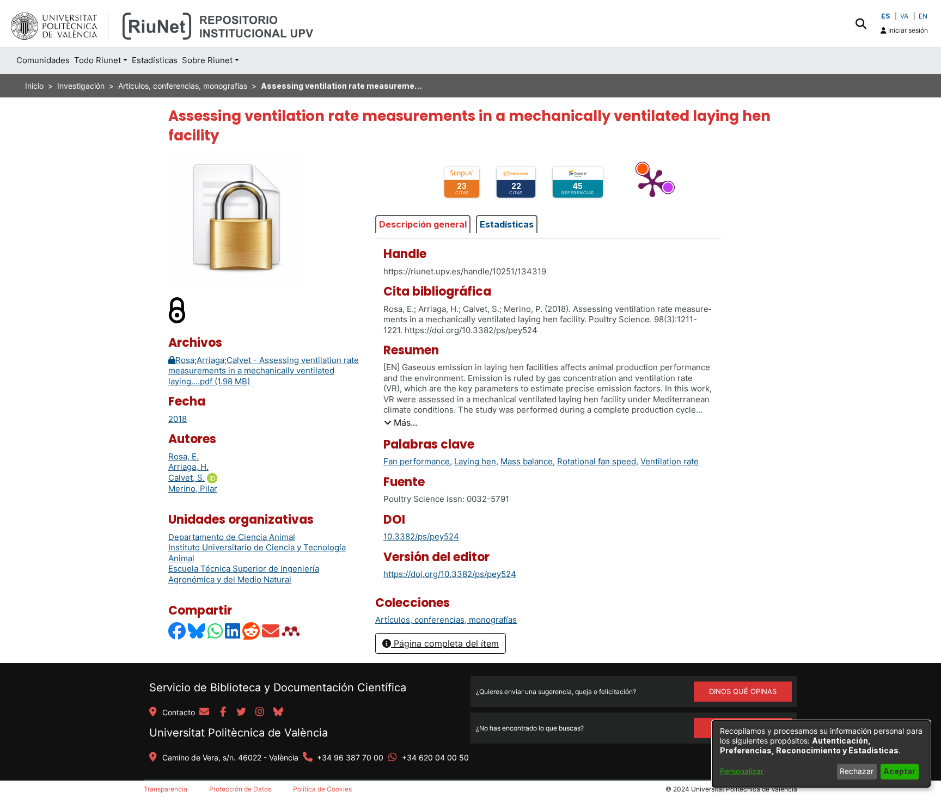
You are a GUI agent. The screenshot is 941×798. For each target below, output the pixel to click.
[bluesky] (278, 712)
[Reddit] (251, 630)
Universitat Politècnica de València (238, 732)
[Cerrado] (177, 310)
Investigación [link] (81, 85)
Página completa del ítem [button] (445, 643)
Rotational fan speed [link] (596, 461)
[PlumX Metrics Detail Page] (652, 182)
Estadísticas (507, 224)
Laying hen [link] (475, 461)
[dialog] (821, 754)
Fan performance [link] (416, 461)
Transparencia (165, 789)
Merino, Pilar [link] (192, 488)
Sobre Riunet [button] (207, 60)
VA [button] (904, 16)
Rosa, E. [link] (183, 456)
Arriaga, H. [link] (188, 467)
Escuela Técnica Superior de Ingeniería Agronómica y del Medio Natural (243, 574)
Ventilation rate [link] (669, 461)
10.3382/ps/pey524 (421, 536)
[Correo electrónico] (271, 630)
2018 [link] (177, 419)
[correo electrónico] (204, 712)
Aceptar (899, 771)
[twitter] (241, 712)
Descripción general (423, 224)
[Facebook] (177, 630)
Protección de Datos (240, 789)
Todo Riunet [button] (97, 60)
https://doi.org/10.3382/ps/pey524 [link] (449, 574)
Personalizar (741, 771)
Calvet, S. (186, 477)
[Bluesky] (197, 630)
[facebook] (222, 712)
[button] (860, 23)
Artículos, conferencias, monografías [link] (182, 85)
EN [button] (923, 16)
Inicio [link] (34, 85)
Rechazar (856, 771)
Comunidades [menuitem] (43, 60)
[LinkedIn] (233, 630)
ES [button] (885, 16)
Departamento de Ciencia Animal (231, 537)
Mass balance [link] (526, 461)
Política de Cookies (322, 789)
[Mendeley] (292, 630)
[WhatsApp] (215, 630)
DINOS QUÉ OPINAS (743, 691)
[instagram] (259, 712)
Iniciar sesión (907, 30)
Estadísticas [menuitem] (155, 60)
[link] (446, 620)
